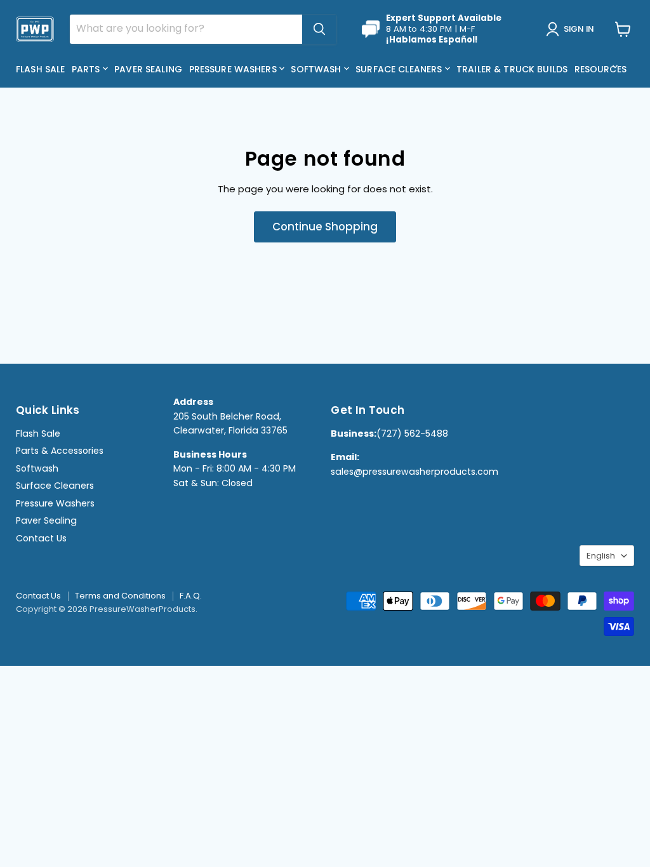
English (601, 556)
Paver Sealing (148, 69)
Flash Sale (40, 69)
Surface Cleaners (399, 69)
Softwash (317, 69)
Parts (87, 69)
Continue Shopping (325, 226)
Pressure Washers (234, 69)
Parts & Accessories (59, 450)
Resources (601, 69)
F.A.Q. (191, 596)
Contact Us (41, 538)
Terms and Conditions (120, 596)
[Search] (319, 29)
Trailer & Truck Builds (511, 69)
